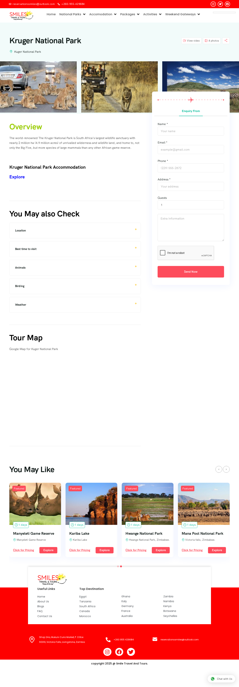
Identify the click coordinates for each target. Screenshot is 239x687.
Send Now (191, 272)
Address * (164, 179)
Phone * (163, 161)
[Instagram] (213, 4)
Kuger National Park (27, 52)
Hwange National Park (143, 533)
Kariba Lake (79, 533)
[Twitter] (220, 4)
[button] (118, 566)
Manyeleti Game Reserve (33, 533)
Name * (163, 124)
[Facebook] (227, 4)
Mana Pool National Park (202, 533)
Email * (162, 142)
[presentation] (218, 469)
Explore (48, 550)
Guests (162, 198)
